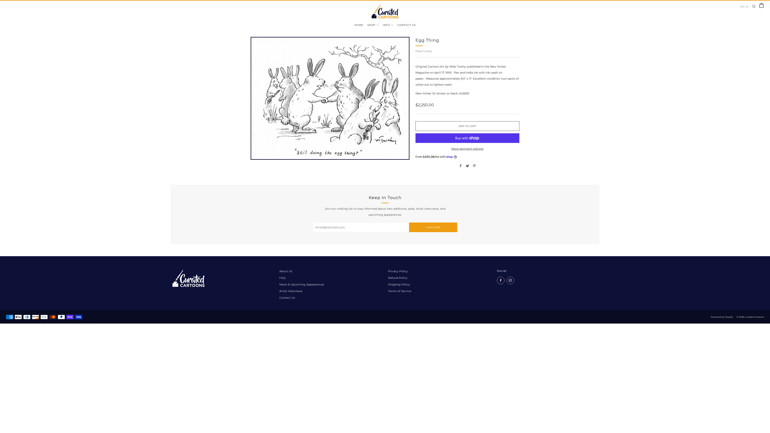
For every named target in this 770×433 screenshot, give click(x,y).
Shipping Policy (399, 284)
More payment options (467, 149)
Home (359, 24)
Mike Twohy (423, 51)
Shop (371, 24)
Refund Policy (397, 278)
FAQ (282, 278)
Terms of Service (399, 291)
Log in (744, 6)
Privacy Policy (398, 271)
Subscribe (433, 227)
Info (386, 24)
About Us (285, 271)
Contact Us (406, 24)
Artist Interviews (290, 291)
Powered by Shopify (722, 317)
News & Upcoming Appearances (301, 284)
